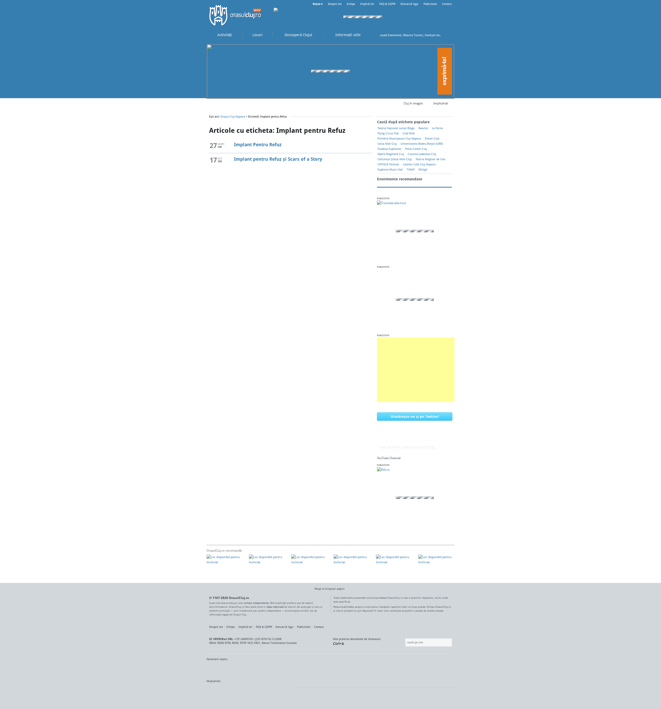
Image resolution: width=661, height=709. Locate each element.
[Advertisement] (415, 369)
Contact (447, 4)
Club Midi (409, 133)
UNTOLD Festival (388, 164)
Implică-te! (367, 4)
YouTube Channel (388, 458)
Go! (449, 35)
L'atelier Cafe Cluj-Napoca (419, 164)
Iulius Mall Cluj (387, 143)
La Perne (437, 128)
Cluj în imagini (413, 103)
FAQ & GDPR (387, 4)
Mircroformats (250, 690)
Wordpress (219, 690)
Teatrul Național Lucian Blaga (396, 128)
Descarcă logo (409, 4)
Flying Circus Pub (388, 133)
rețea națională (275, 606)
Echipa (351, 4)
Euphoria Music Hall (390, 169)
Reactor (423, 128)
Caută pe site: (405, 642)
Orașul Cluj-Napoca (237, 15)
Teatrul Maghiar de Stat (430, 159)
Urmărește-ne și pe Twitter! (415, 416)
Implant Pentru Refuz (257, 144)
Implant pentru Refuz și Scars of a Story (278, 159)
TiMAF (411, 169)
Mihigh (423, 169)
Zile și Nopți (232, 668)
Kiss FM (213, 668)
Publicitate (430, 4)
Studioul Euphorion (389, 149)
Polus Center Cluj (416, 149)
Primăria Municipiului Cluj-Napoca (399, 138)
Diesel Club (432, 138)
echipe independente (256, 602)
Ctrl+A (338, 643)
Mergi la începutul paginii (329, 588)
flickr (277, 690)
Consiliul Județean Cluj (422, 154)
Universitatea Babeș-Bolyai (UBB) (421, 143)
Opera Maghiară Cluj (390, 154)
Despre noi (335, 4)
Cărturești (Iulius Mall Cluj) (394, 159)
